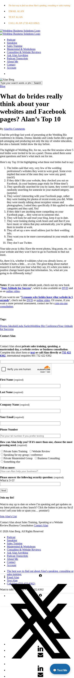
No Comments (17, 128)
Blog (2, 86)
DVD (65, 288)
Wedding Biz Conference (44, 326)
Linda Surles (24, 326)
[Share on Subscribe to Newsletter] (40, 676)
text (32, 352)
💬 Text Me (60, 670)
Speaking (12, 540)
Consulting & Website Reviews (24, 549)
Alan (6, 128)
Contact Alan (41, 525)
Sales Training (14, 543)
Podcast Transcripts (17, 555)
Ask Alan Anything (17, 552)
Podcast (11, 537)
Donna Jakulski (8, 326)
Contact (11, 562)
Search (37, 83)
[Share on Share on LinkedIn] (40, 670)
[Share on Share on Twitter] (40, 663)
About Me (12, 559)
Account (11, 565)
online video (13, 291)
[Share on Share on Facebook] (40, 575)
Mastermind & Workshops (21, 546)
